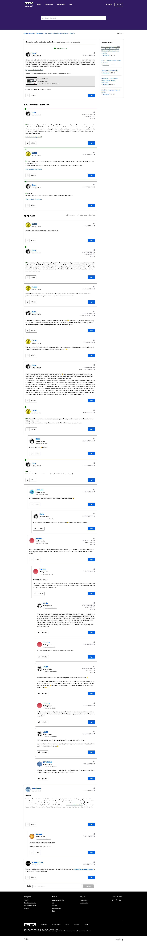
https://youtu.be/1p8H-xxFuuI (34, 70)
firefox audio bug (42, 78)
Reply (91, 95)
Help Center (83, 900)
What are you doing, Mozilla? (109, 70)
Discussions (49, 4)
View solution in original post (34, 137)
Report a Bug (84, 903)
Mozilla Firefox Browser (40, 89)
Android (54, 905)
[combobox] (73, 18)
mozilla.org (44, 924)
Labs (70, 4)
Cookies (76, 924)
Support (109, 4)
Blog (53, 911)
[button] (28, 95)
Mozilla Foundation (30, 905)
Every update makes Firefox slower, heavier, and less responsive (109, 80)
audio (28, 89)
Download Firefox (58, 900)
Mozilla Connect (29, 4)
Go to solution (62, 48)
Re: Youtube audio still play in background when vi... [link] (60, 33)
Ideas (39, 4)
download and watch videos (74, 805)
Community (61, 4)
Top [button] (27, 939)
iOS (53, 903)
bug (32, 89)
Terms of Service (56, 924)
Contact (86, 924)
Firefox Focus (56, 908)
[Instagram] (116, 900)
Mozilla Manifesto (30, 903)
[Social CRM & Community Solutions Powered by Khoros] (119, 939)
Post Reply (88, 886)
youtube (48, 89)
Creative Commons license (84, 931)
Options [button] (119, 33)
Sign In (119, 4)
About (26, 900)
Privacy (67, 924)
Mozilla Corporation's (32, 929)
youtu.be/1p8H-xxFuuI (42, 81)
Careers (26, 908)
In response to (42, 443)
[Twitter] (113, 900)
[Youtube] (120, 900)
